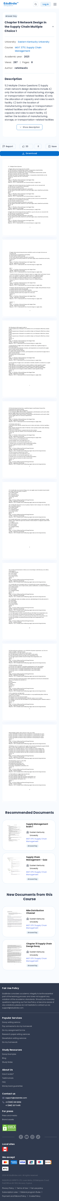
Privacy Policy (8, 1188)
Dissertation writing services (14, 1038)
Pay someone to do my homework (17, 1026)
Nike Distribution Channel (35, 911)
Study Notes (7, 1062)
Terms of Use (22, 1188)
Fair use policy (37, 1188)
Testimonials (7, 1078)
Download (31, 153)
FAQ (3, 1082)
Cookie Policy (34, 1196)
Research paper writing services (16, 1034)
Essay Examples (9, 1054)
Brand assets (8, 1119)
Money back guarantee (12, 1086)
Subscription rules (10, 1192)
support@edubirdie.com (12, 1008)
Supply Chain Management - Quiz (36, 858)
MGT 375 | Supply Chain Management (28, 49)
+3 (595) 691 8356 (13, 1102)
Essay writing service (11, 1022)
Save (54, 146)
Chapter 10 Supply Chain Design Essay (39, 944)
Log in (46, 4)
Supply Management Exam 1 (37, 825)
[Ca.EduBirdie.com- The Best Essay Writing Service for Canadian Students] (5, 1150)
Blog (4, 1058)
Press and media (9, 1115)
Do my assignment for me (13, 1030)
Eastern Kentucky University (33, 41)
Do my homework (9, 1042)
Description (13, 79)
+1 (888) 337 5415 (12, 1105)
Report (9, 146)
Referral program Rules (30, 1192)
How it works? (8, 1074)
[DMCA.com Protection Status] (29, 1127)
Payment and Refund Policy (14, 1196)
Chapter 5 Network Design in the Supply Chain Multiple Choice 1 (25, 26)
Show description (31, 127)
